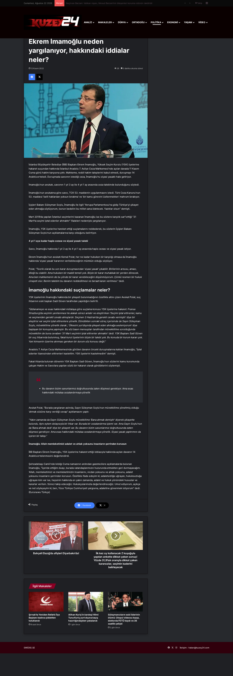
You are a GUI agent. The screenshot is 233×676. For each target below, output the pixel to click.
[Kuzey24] (53, 22)
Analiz (88, 22)
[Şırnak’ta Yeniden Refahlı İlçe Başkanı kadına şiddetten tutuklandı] (46, 602)
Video (201, 22)
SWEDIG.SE (29, 647)
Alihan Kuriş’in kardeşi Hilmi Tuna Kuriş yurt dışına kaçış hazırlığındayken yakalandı (83, 617)
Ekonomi (172, 22)
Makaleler (105, 22)
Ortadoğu (138, 22)
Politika (156, 22)
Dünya (122, 22)
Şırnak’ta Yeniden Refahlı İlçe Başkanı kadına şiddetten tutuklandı (98, 3)
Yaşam (188, 22)
